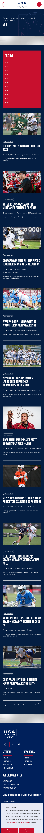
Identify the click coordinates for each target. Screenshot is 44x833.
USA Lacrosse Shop (9, 788)
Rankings (27, 758)
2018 (6, 95)
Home (6, 18)
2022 (6, 79)
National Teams (8, 768)
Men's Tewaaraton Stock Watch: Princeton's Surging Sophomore (22, 500)
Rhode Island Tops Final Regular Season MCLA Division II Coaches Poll (22, 622)
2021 (6, 83)
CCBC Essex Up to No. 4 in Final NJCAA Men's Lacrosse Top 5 (20, 681)
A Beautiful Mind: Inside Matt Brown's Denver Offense (20, 442)
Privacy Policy (12, 822)
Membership (28, 765)
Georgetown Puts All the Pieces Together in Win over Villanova (21, 262)
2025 (6, 67)
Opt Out (26, 830)
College (5, 758)
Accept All (9, 830)
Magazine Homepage (18, 18)
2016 (6, 103)
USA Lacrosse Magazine (11, 785)
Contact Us (28, 761)
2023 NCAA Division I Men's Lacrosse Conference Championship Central (18, 382)
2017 (6, 99)
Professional (7, 765)
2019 (6, 91)
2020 (6, 87)
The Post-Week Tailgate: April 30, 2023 (21, 148)
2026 (6, 63)
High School (7, 761)
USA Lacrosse (7, 781)
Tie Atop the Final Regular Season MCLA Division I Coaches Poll (21, 560)
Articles (30, 18)
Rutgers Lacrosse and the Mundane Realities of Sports (19, 206)
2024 (6, 71)
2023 (6, 75)
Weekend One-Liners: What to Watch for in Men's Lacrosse (20, 323)
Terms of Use (24, 822)
